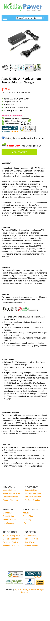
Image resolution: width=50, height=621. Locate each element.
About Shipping (9, 520)
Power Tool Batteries (11, 493)
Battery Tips (28, 516)
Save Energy (29, 542)
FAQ (25, 523)
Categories (5, 18)
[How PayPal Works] (29, 584)
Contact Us (7, 513)
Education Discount (32, 493)
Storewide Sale (30, 490)
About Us (27, 513)
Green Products (31, 546)
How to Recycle (31, 539)
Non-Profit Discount (32, 497)
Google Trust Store (11, 539)
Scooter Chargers (10, 500)
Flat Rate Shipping (32, 500)
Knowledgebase (29, 520)
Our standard (30, 535)
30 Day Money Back (11, 535)
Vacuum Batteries (10, 497)
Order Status (8, 516)
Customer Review (10, 542)
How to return (8, 523)
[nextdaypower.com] (25, 13)
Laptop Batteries (10, 490)
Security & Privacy (11, 546)
